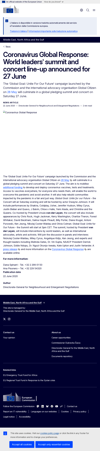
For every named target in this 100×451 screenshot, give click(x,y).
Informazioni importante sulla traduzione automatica (53, 31)
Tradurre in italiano (18, 31)
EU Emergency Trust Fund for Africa (20, 375)
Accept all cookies (22, 444)
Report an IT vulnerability (15, 411)
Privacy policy (79, 411)
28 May (12, 92)
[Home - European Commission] (11, 9)
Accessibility (25, 416)
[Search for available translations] (71, 180)
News (8, 46)
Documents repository (62, 356)
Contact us (72, 406)
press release (10, 249)
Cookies (65, 411)
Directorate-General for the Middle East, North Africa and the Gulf (73, 349)
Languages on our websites (44, 411)
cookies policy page (49, 433)
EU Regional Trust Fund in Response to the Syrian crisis (29, 380)
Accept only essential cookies (54, 444)
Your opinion (9, 337)
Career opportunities (61, 337)
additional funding (12, 187)
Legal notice (9, 416)
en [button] (81, 10)
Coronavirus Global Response (68, 249)
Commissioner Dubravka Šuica (66, 342)
